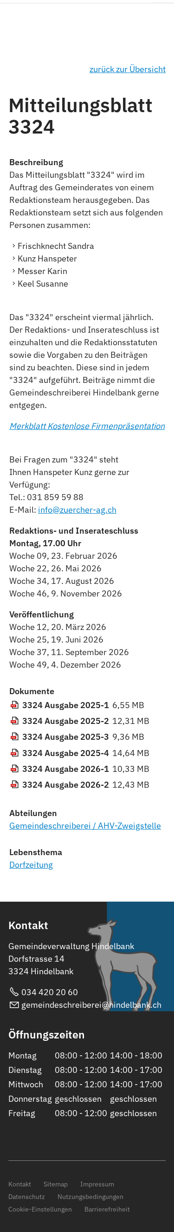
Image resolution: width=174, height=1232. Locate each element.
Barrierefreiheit (107, 1209)
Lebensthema (35, 852)
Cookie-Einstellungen (40, 1209)
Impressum (97, 1183)
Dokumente (31, 691)
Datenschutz (26, 1196)
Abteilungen (33, 813)
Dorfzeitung (31, 864)
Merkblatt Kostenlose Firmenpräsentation (87, 426)
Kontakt (19, 1183)
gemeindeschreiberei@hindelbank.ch (91, 1004)
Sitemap (56, 1183)
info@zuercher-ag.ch (77, 509)
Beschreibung (36, 162)
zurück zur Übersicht (128, 69)
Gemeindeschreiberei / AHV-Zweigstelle (85, 825)
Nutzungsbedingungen (90, 1196)
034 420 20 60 (49, 992)
